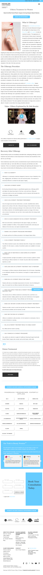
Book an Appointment (21, 16)
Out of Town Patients (20, 549)
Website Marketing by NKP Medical (31, 570)
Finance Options (7, 549)
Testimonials (6, 537)
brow (26, 32)
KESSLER (6, 4)
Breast (17, 536)
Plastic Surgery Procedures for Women (20, 533)
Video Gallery (6, 535)
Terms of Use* (12, 496)
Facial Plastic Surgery (21, 540)
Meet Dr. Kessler (7, 533)
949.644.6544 (32, 548)
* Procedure (6, 490)
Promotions (6, 553)
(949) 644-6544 (36, 0)
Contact (18, 548)
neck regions (33, 32)
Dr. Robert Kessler (31, 138)
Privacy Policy (22, 570)
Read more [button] (22, 465)
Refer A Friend (6, 556)
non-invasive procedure (34, 25)
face (23, 32)
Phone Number (18, 485)
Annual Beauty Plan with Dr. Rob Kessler (8, 559)
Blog (4, 540)
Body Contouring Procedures (19, 538)
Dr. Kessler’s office (29, 83)
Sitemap (5, 570)
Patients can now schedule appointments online (21, 387)
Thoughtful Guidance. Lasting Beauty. (5, 7)
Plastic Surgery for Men (33, 533)
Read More (10, 374)
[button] (40, 461)
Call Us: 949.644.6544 (32, 145)
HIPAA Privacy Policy (13, 570)
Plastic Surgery (6, 5)
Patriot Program (7, 554)
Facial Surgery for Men (33, 535)
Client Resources (8, 548)
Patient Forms (6, 551)
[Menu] (39, 4)
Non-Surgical (19, 545)
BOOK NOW (37, 289)
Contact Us (11, 145)
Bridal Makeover (7, 560)
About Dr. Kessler (8, 532)
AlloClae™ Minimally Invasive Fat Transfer (21, 543)
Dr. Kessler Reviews (8, 538)
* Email (5, 485)
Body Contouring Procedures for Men (32, 537)
